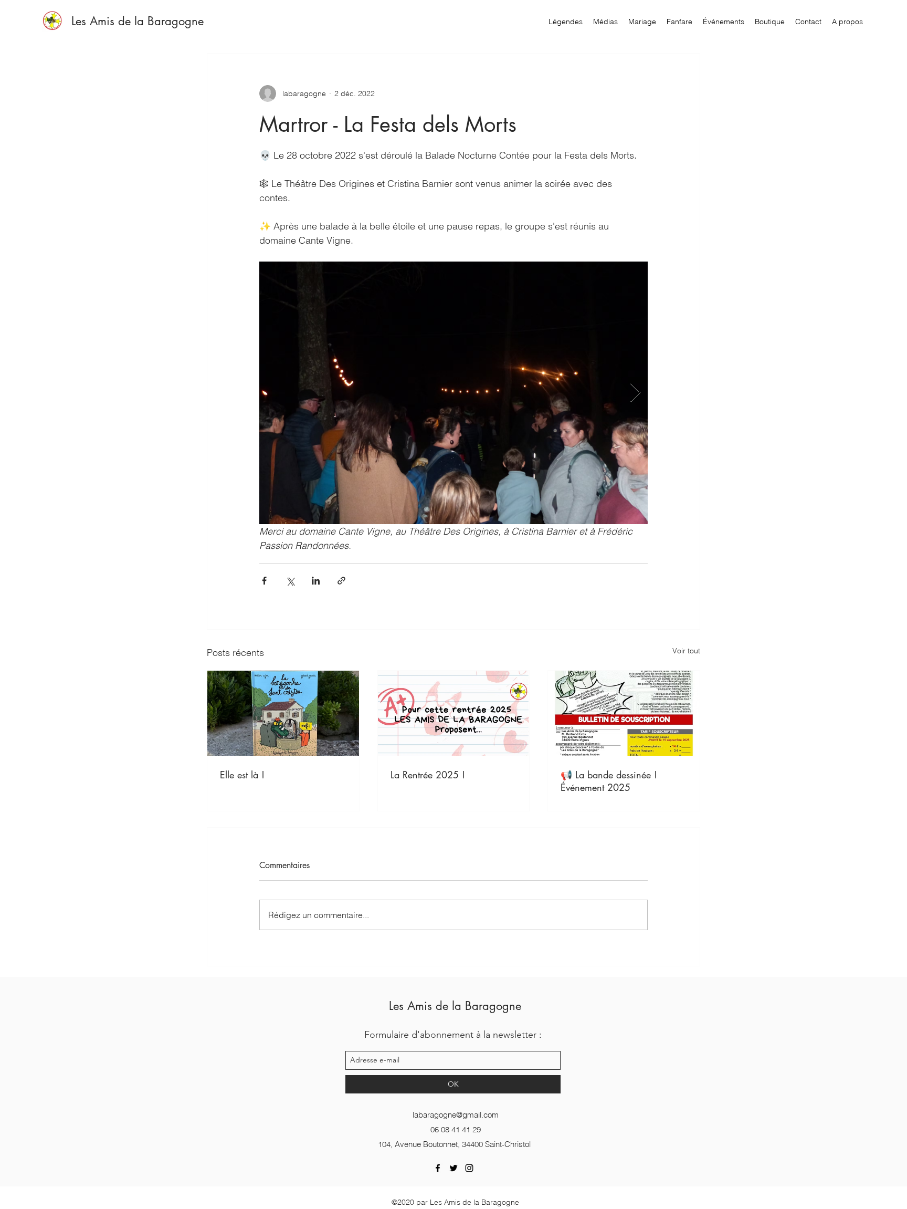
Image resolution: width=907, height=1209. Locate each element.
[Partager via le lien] (341, 581)
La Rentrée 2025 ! (428, 774)
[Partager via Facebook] (264, 581)
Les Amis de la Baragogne (137, 21)
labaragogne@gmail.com (456, 1115)
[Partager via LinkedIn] (316, 581)
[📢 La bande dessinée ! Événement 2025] (624, 713)
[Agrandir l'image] (453, 393)
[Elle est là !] (283, 713)
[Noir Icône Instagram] (469, 1168)
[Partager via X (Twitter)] (290, 581)
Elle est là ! (242, 774)
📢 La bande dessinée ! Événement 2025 (609, 781)
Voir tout (686, 650)
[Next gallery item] (635, 393)
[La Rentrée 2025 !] (454, 713)
